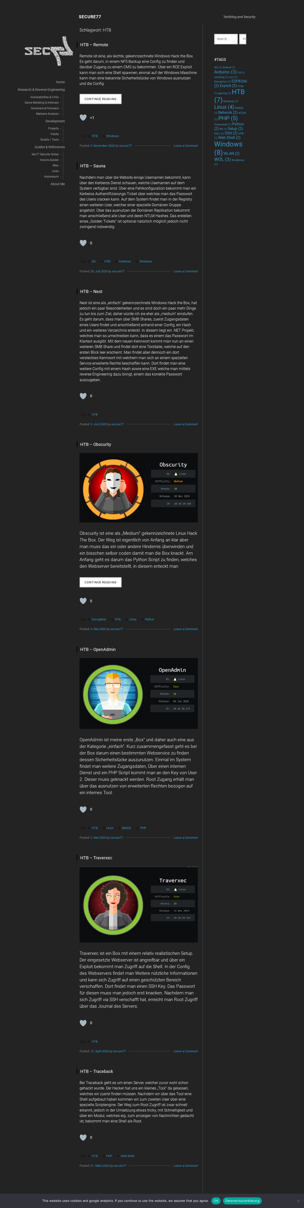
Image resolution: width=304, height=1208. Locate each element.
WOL (222, 159)
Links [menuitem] (55, 171)
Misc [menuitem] (56, 165)
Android (228, 67)
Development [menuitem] (55, 121)
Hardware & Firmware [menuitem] (45, 108)
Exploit (228, 85)
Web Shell (127, 1156)
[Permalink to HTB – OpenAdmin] (139, 693)
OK (216, 1201)
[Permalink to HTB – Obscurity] (139, 487)
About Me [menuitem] (58, 184)
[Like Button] (83, 117)
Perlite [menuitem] (55, 134)
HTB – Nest (91, 291)
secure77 (125, 145)
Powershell (222, 124)
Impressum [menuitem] (51, 176)
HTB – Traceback (96, 1071)
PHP (143, 828)
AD (94, 261)
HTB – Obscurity (95, 444)
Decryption (99, 619)
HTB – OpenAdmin (98, 649)
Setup (235, 128)
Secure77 (90, 17)
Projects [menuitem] (53, 128)
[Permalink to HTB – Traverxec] (139, 904)
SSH (231, 133)
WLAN (231, 153)
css (233, 77)
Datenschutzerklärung (242, 1201)
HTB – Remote (94, 44)
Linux (132, 619)
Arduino (225, 72)
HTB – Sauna (92, 165)
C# (241, 72)
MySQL (127, 828)
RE (223, 129)
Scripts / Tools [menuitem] (49, 139)
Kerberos (125, 261)
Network (228, 112)
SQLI (219, 133)
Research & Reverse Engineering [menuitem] (41, 90)
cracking (221, 77)
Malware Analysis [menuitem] (47, 113)
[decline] (298, 1201)
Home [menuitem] (60, 82)
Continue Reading (103, 100)
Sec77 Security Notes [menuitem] (45, 154)
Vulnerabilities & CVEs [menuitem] (44, 97)
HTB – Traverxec (96, 857)
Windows (112, 136)
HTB (95, 136)
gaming (224, 93)
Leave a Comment (186, 145)
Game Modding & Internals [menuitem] (42, 102)
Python (149, 619)
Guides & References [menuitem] (50, 147)
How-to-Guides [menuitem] (49, 160)
